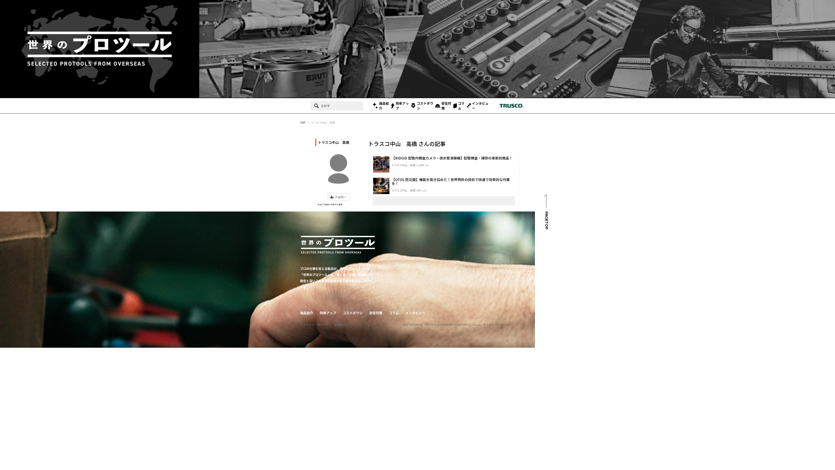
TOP (302, 122)
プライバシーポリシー (314, 324)
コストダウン (425, 105)
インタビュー (480, 105)
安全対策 (446, 105)
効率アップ (402, 105)
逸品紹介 (384, 105)
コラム (461, 105)
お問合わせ (341, 324)
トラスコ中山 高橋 (403, 165)
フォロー (340, 197)
